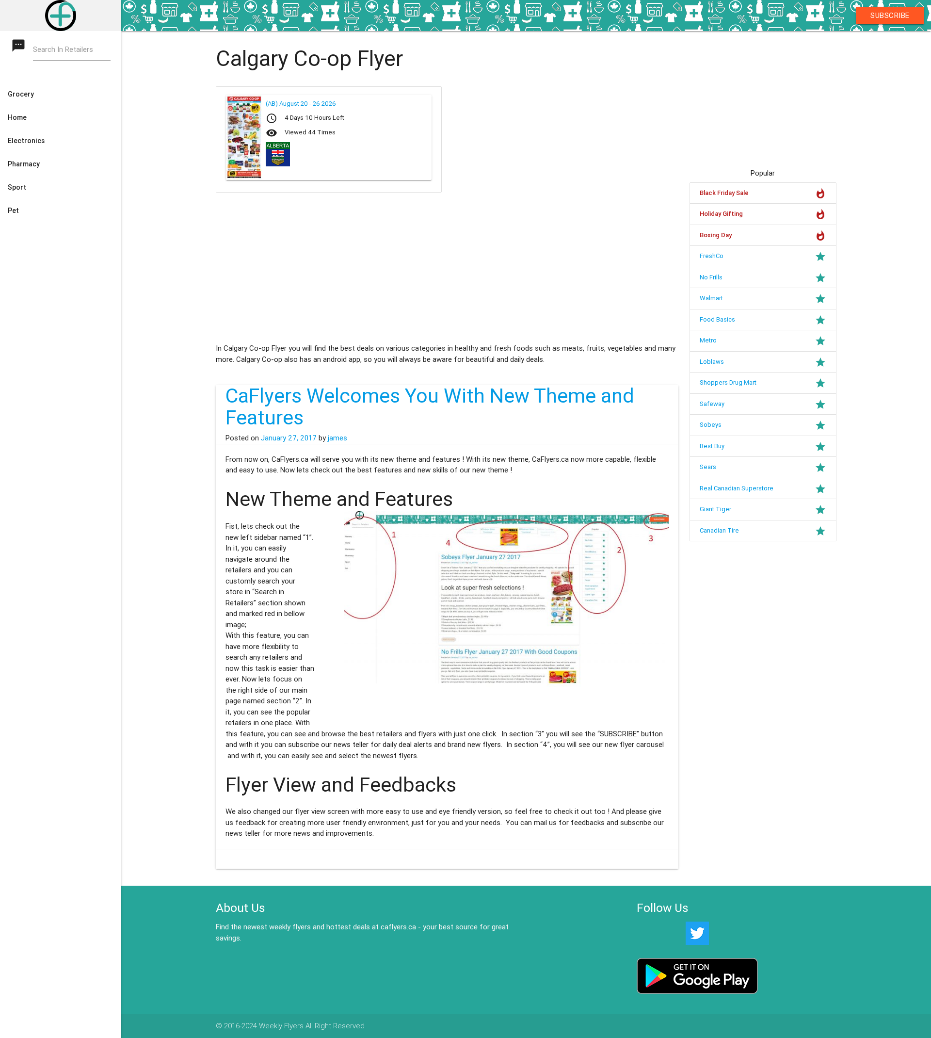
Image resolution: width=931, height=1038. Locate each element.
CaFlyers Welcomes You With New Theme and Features (429, 407)
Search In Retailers (63, 49)
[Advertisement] (388, 268)
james (337, 437)
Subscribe (890, 15)
